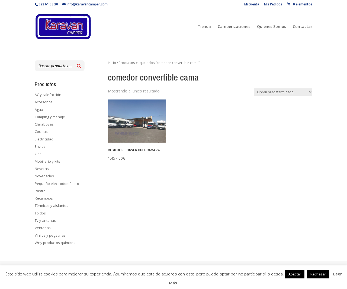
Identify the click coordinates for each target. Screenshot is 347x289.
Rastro (40, 190)
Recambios (44, 198)
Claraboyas (44, 124)
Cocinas (41, 131)
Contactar (302, 27)
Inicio (112, 62)
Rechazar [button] (318, 274)
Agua (39, 109)
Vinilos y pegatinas (50, 235)
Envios (40, 146)
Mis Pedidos (273, 5)
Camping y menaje (50, 116)
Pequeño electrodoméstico (57, 183)
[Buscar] (78, 65)
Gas (38, 153)
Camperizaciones (234, 27)
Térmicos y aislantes (51, 205)
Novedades (44, 176)
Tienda (204, 27)
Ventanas (43, 227)
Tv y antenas (45, 220)
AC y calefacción (48, 94)
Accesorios (44, 101)
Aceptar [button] (294, 274)
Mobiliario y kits (47, 161)
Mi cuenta (251, 5)
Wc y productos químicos (55, 242)
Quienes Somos (271, 27)
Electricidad (44, 139)
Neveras (42, 168)
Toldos (40, 213)
